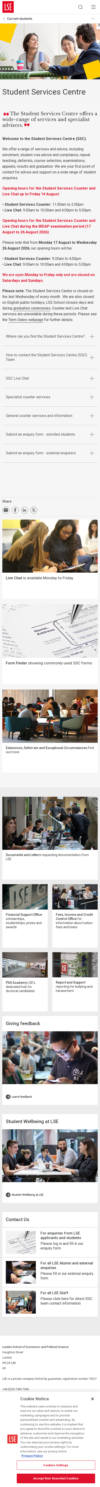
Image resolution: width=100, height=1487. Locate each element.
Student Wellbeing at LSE (27, 1194)
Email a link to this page (5, 510)
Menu (93, 7)
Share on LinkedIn (24, 510)
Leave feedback (22, 1096)
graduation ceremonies (31, 308)
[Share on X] (33, 510)
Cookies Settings (55, 1465)
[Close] (92, 1399)
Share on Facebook (15, 510)
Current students (19, 19)
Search (80, 7)
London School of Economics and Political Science (8, 7)
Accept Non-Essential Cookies (56, 1478)
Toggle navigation (94, 18)
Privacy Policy (32, 1455)
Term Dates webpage (25, 320)
